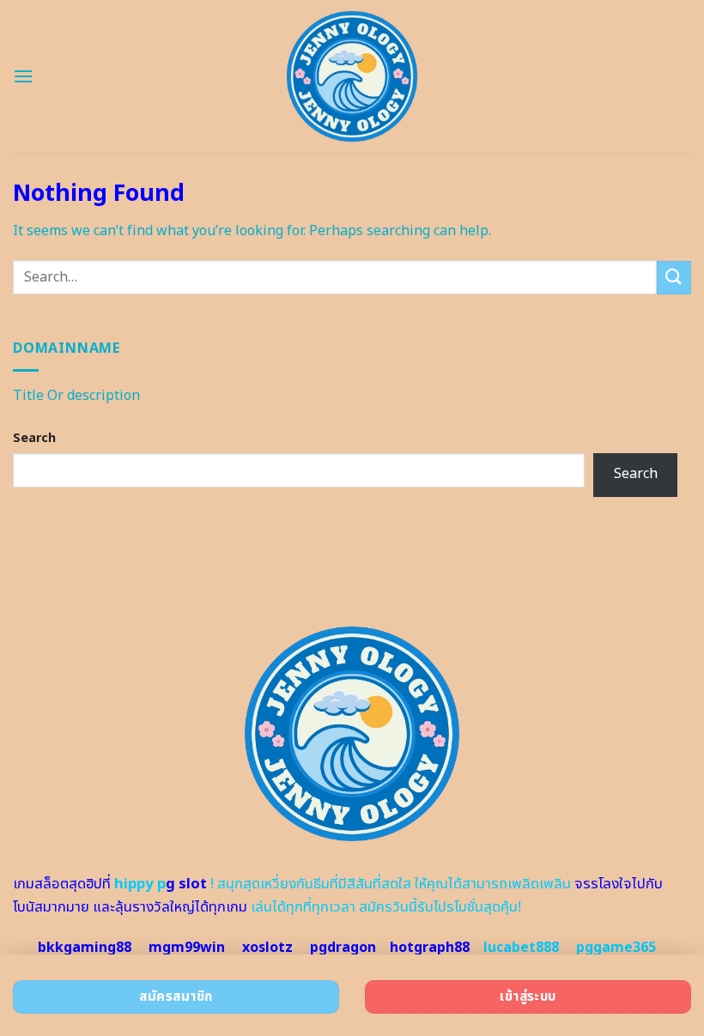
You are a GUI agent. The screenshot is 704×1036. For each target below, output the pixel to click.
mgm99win (187, 947)
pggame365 (616, 947)
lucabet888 (521, 947)
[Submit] (674, 277)
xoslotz (267, 947)
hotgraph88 (430, 947)
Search (34, 438)
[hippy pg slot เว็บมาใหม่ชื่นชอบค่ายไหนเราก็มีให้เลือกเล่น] (352, 76)
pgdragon (343, 947)
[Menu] (23, 76)
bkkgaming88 (84, 947)
